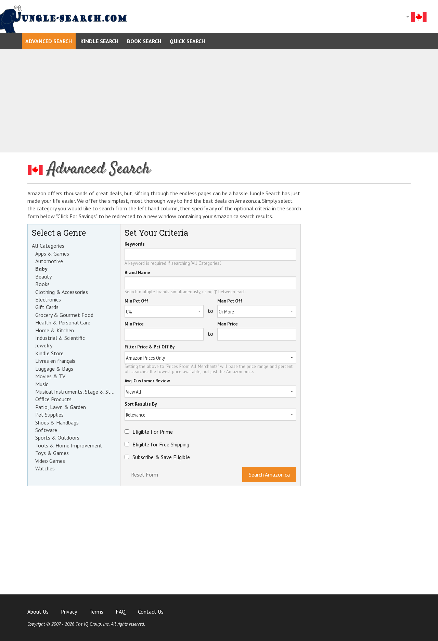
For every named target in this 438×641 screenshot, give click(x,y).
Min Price (134, 324)
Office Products (53, 399)
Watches (45, 468)
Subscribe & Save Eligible (161, 457)
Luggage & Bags (54, 368)
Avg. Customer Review (147, 381)
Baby (41, 268)
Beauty (43, 276)
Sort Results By (141, 404)
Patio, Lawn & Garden (60, 407)
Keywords (135, 244)
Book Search (144, 41)
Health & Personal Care (62, 322)
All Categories (48, 245)
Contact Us (151, 611)
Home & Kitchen (54, 330)
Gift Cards (47, 307)
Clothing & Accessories (61, 291)
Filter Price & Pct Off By (150, 347)
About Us (38, 611)
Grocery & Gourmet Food (64, 314)
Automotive (49, 261)
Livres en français (55, 360)
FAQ (121, 611)
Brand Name (137, 272)
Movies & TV (50, 376)
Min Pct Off (136, 301)
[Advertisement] (219, 101)
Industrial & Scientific (60, 337)
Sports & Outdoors (57, 437)
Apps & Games (52, 253)
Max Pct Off (229, 301)
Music (41, 384)
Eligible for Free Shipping (160, 444)
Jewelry (43, 345)
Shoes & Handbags (57, 422)
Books (42, 284)
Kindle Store (49, 353)
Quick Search (187, 41)
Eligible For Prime (152, 431)
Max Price (227, 324)
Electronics (48, 299)
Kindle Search (99, 41)
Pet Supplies (49, 414)
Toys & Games (52, 452)
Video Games (50, 460)
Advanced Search (48, 41)
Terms (96, 611)
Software (46, 430)
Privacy (69, 611)
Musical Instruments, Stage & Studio (75, 391)
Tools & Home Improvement (68, 445)
